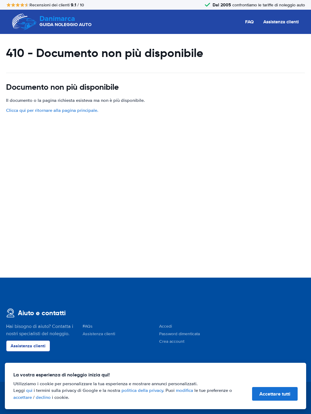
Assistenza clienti (281, 21)
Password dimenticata (179, 333)
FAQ (249, 21)
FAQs (88, 326)
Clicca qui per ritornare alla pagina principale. (52, 110)
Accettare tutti (274, 393)
